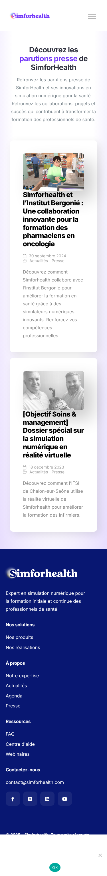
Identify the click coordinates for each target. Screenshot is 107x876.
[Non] (100, 855)
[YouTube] (65, 799)
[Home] (30, 15)
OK (55, 867)
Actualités (38, 261)
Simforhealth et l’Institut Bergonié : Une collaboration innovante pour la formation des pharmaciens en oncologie (53, 219)
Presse (58, 261)
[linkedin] (47, 799)
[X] (30, 799)
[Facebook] (13, 799)
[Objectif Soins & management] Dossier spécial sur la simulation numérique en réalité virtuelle (53, 434)
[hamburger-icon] (92, 16)
